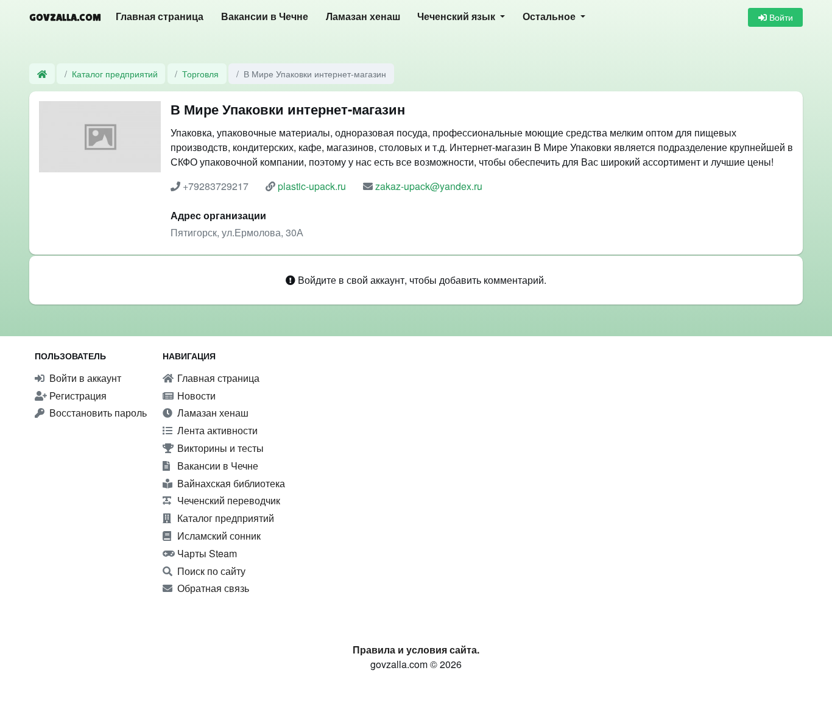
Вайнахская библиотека (230, 483)
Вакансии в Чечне (264, 17)
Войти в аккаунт (84, 378)
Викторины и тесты (219, 448)
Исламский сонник (218, 536)
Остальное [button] (550, 17)
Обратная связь (212, 588)
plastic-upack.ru (312, 186)
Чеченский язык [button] (457, 17)
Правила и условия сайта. (416, 650)
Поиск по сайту (210, 571)
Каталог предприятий (115, 73)
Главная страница (159, 17)
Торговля (200, 73)
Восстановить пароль (97, 413)
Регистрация (77, 396)
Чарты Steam (206, 553)
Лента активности (216, 430)
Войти (780, 17)
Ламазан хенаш (363, 17)
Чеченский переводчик (227, 500)
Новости (195, 396)
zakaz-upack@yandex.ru (428, 186)
